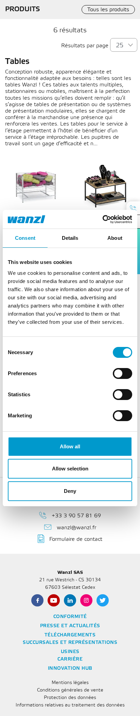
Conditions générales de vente (70, 690)
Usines (70, 652)
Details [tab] (70, 238)
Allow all (70, 446)
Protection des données (70, 698)
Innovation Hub (70, 668)
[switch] (122, 373)
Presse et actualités (70, 626)
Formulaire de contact (75, 539)
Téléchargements (70, 635)
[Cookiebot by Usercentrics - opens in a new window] (102, 219)
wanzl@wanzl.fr (76, 527)
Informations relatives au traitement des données (70, 705)
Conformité (70, 617)
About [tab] (114, 238)
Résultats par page (84, 45)
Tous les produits (108, 9)
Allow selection (70, 468)
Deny (70, 491)
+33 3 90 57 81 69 (76, 515)
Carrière (70, 659)
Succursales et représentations (70, 642)
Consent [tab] (25, 238)
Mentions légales (70, 683)
